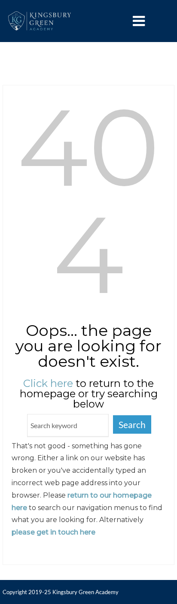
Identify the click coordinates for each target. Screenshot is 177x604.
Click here (48, 383)
